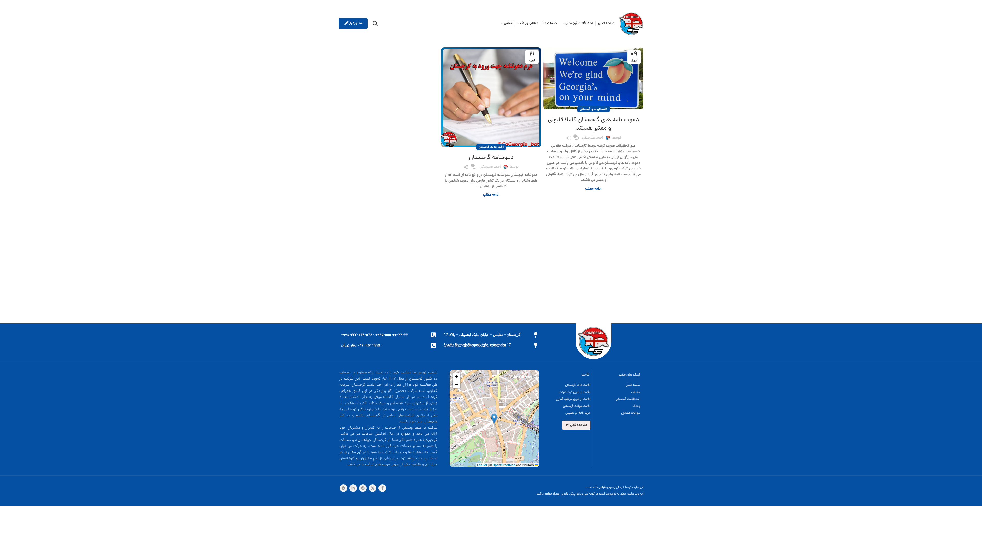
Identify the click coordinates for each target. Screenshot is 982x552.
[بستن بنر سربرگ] (6, 5)
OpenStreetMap (504, 465)
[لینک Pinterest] (363, 488)
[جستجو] (375, 23)
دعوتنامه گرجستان (491, 158)
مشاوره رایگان (353, 23)
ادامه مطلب (593, 189)
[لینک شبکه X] (372, 488)
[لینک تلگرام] (343, 488)
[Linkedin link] (353, 488)
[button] (494, 418)
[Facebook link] (382, 488)
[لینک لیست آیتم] (567, 385)
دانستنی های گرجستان (593, 109)
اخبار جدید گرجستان (491, 147)
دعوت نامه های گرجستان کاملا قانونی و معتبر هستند (593, 124)
